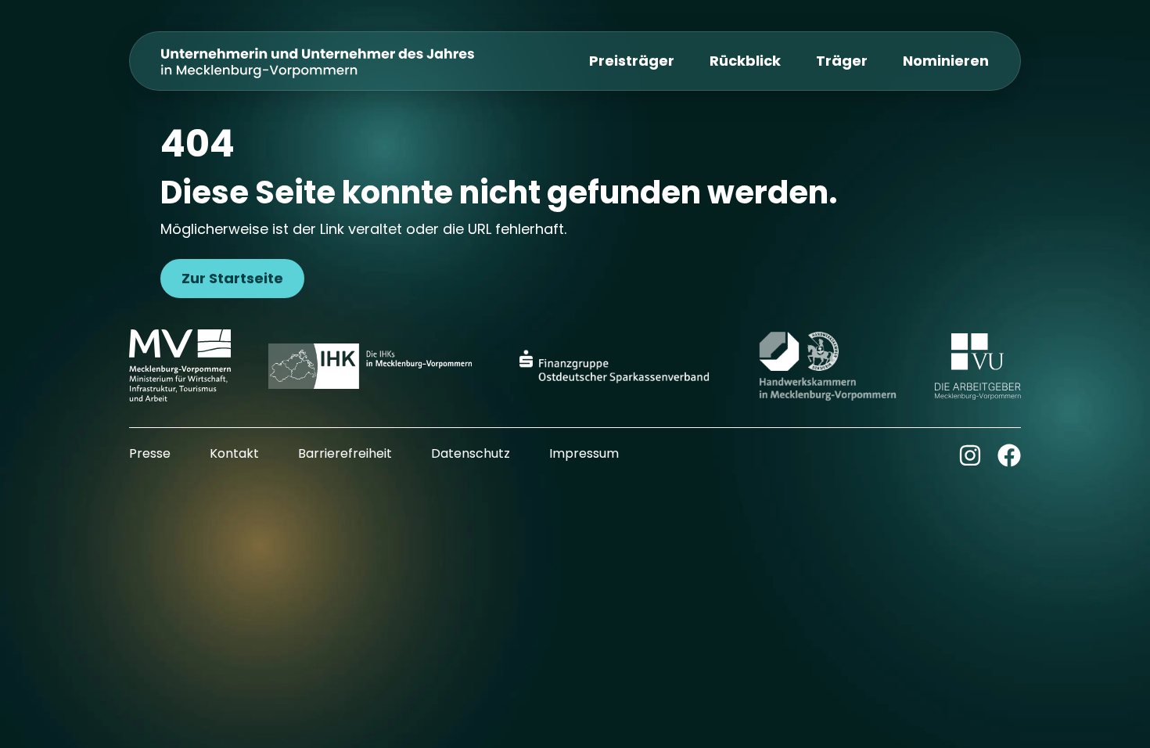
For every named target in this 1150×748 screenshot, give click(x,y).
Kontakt (234, 453)
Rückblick (745, 60)
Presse (150, 453)
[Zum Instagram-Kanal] (970, 455)
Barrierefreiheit (345, 453)
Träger (842, 60)
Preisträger (631, 60)
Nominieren (946, 60)
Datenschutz (470, 453)
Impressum (584, 453)
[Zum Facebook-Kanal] (1009, 455)
